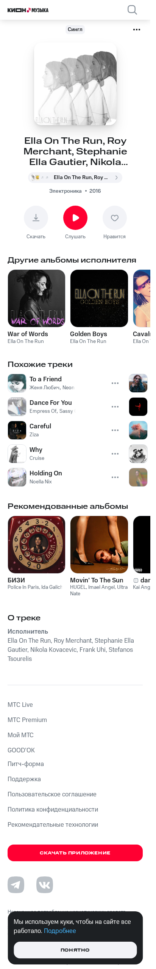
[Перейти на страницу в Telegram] (16, 884)
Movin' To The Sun (96, 580)
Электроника (65, 191)
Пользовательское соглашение (52, 794)
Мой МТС (21, 735)
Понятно (75, 950)
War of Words (28, 334)
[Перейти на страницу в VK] (44, 884)
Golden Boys (88, 334)
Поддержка (24, 779)
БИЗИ (16, 580)
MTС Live (20, 704)
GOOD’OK (21, 750)
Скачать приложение (75, 853)
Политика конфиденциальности (53, 809)
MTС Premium (27, 720)
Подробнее (60, 931)
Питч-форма (26, 764)
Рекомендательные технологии (53, 824)
